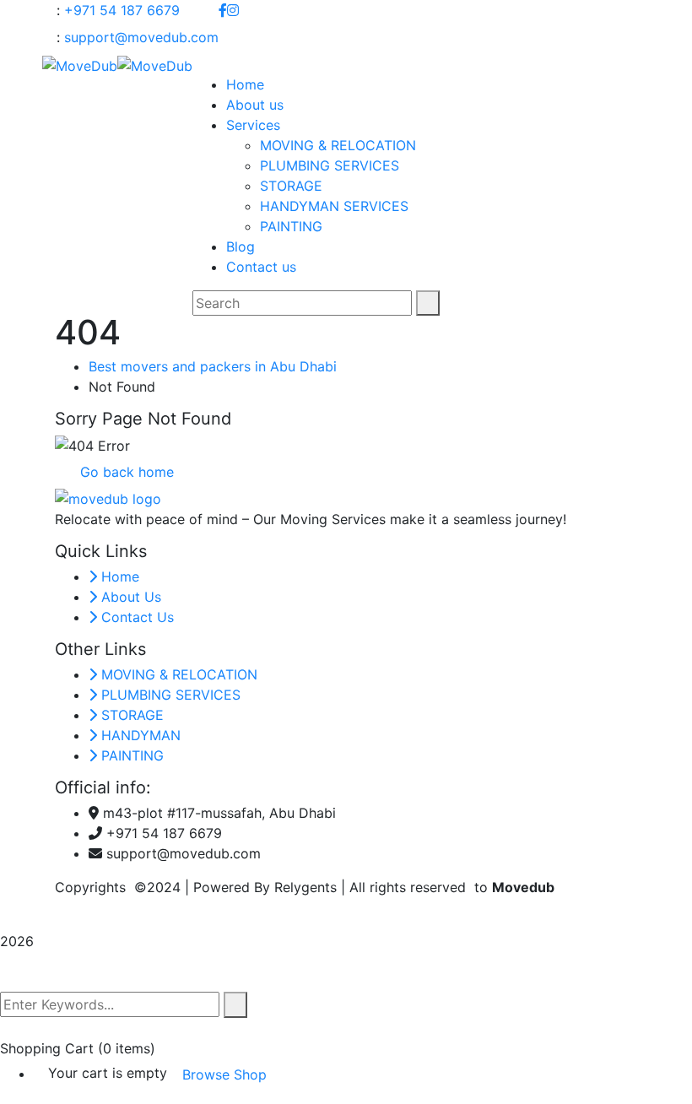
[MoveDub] (79, 64)
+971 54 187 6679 (122, 10)
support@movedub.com (141, 37)
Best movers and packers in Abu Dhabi (213, 366)
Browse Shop (224, 1074)
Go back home (125, 471)
